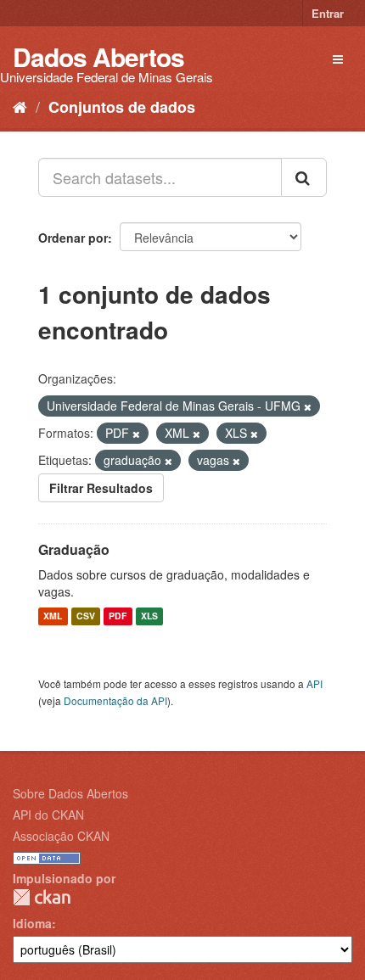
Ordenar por (73, 237)
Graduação (74, 549)
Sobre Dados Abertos (70, 793)
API (314, 683)
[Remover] (308, 406)
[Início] (20, 106)
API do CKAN (48, 814)
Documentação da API (115, 700)
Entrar (328, 13)
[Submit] (304, 177)
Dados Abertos (98, 56)
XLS (149, 616)
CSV (85, 616)
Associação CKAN (61, 835)
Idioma (32, 923)
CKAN (41, 897)
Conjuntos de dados (121, 107)
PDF (117, 616)
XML (52, 616)
